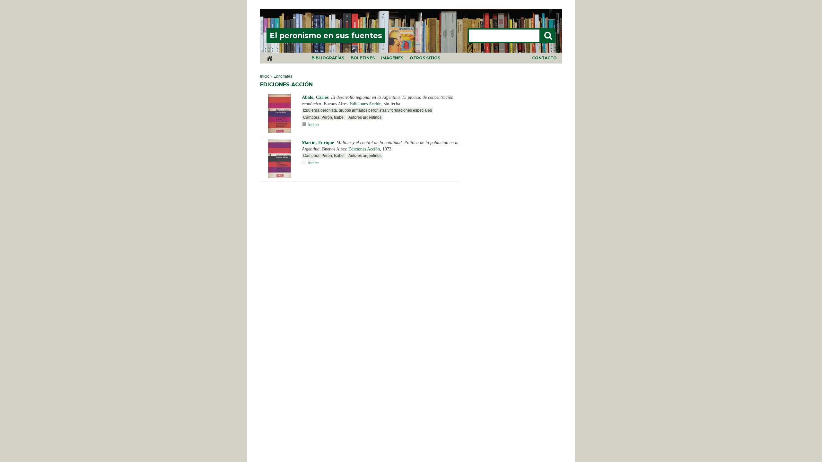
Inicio (264, 76)
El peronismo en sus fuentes (326, 35)
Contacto (544, 58)
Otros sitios (425, 58)
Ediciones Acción (365, 103)
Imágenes (392, 58)
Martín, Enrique (318, 142)
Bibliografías (327, 58)
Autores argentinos (364, 117)
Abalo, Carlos (315, 97)
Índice (313, 125)
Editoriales (283, 76)
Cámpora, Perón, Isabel (324, 117)
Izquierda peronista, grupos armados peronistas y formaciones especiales (367, 110)
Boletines (363, 58)
